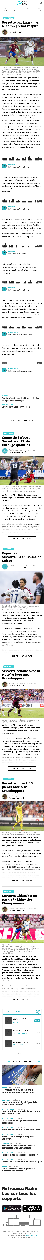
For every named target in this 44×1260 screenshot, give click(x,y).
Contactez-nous (32, 1235)
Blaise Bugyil (16, 32)
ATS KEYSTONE (17, 452)
